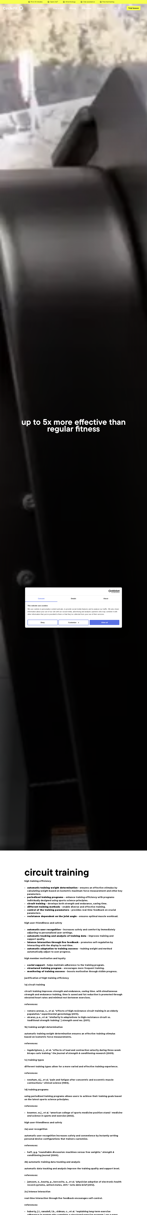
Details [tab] (73, 598)
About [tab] (105, 598)
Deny (43, 622)
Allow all (104, 622)
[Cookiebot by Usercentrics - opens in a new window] (110, 591)
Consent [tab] (41, 598)
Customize (72, 622)
